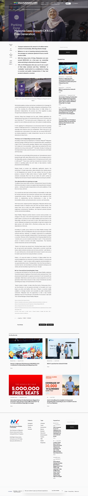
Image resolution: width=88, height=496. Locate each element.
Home (42, 2)
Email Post (20, 318)
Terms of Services (54, 4)
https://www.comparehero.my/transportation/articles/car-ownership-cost (35, 302)
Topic (47, 2)
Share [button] (15, 37)
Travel (42, 425)
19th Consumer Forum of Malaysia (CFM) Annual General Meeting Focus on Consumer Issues (57, 432)
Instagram (30, 423)
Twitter (29, 427)
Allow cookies (55, 490)
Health (42, 440)
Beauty (42, 429)
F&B (41, 438)
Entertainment (44, 434)
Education (43, 433)
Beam (14, 9)
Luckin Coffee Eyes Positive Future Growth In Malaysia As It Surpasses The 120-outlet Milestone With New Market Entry (57, 448)
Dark (67, 3)
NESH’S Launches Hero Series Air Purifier (57, 363)
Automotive (43, 427)
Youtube (30, 429)
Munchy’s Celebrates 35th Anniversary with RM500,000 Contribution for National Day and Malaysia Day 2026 (67, 81)
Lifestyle (18, 9)
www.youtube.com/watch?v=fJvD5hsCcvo (21, 313)
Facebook (30, 425)
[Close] (62, 491)
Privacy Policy (44, 4)
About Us (53, 2)
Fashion (42, 436)
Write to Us (60, 2)
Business (42, 431)
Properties (43, 442)
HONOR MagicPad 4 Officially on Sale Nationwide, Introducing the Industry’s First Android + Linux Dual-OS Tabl (67, 122)
